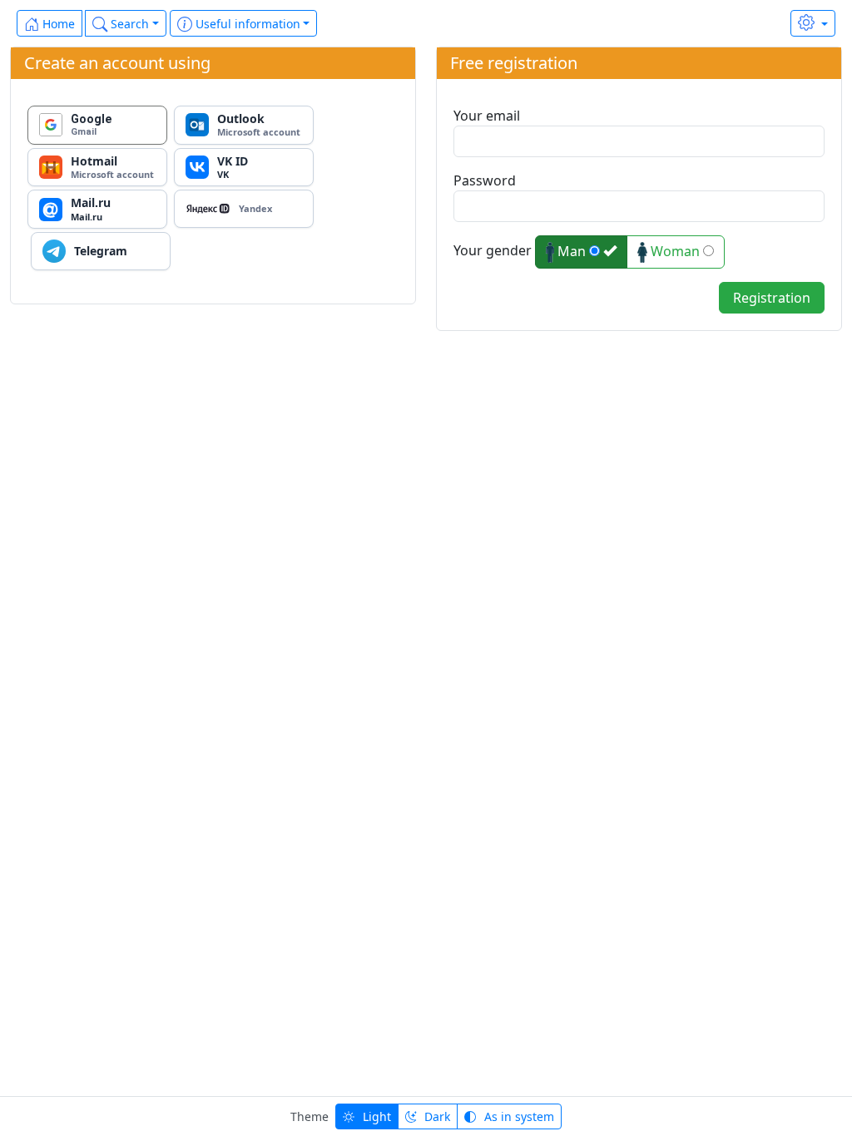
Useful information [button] (246, 24)
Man (571, 251)
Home (57, 24)
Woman (675, 251)
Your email (486, 115)
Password (484, 180)
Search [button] (128, 24)
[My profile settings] (812, 23)
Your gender (492, 250)
